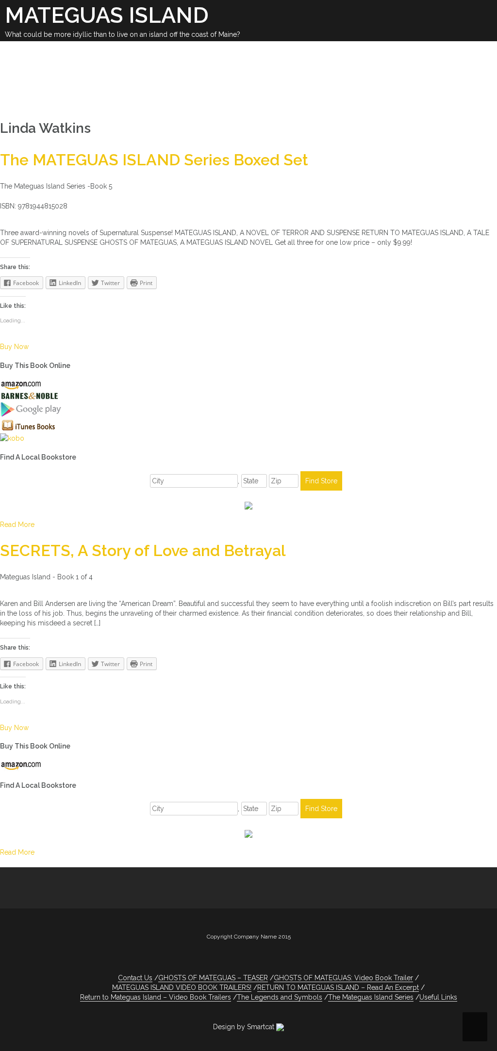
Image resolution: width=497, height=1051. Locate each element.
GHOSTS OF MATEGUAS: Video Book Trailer (343, 978)
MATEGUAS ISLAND (107, 15)
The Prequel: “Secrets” (404, 65)
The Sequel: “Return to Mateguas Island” (92, 65)
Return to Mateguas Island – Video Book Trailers (155, 997)
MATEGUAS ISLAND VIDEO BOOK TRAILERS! (93, 92)
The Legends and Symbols (279, 997)
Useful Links (316, 78)
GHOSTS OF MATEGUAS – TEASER (274, 65)
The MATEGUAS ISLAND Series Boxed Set (154, 160)
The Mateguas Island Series (371, 997)
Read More (17, 524)
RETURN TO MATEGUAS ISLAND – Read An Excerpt (338, 987)
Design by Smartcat (244, 1027)
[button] (212, 93)
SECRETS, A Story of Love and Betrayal (143, 550)
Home (17, 52)
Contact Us (377, 78)
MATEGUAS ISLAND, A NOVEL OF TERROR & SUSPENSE (166, 52)
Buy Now (14, 346)
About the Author (241, 78)
